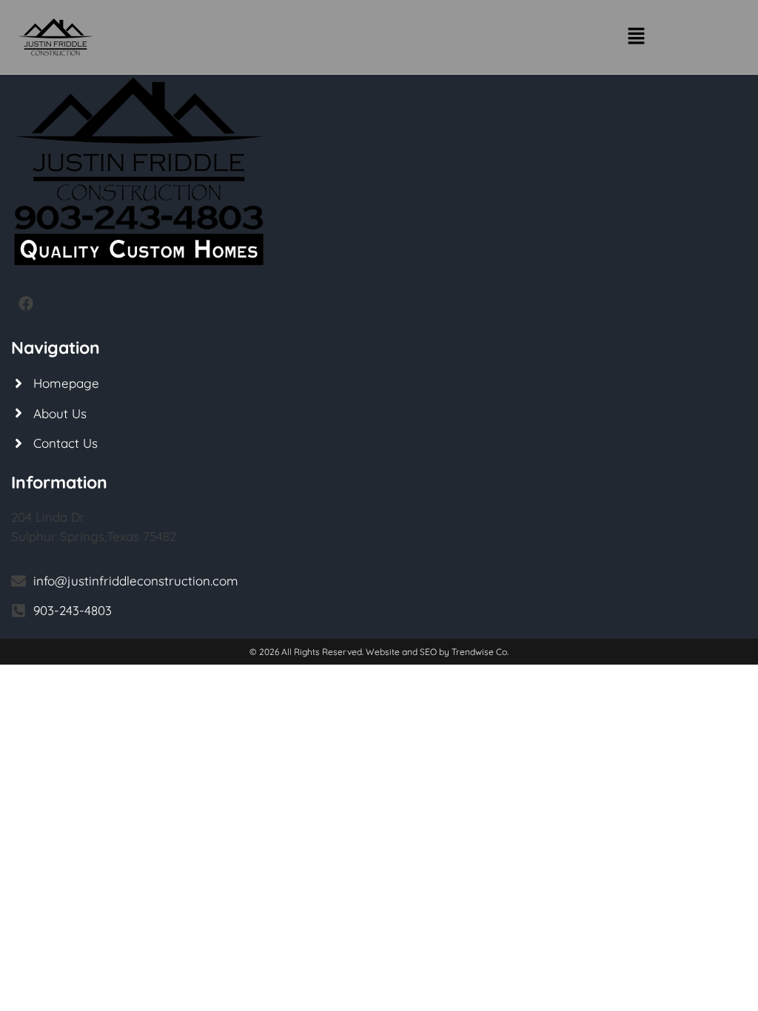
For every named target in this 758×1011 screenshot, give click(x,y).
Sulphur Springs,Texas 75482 (93, 536)
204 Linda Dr (48, 517)
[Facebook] (26, 303)
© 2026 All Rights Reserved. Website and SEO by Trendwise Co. (379, 651)
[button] (636, 37)
